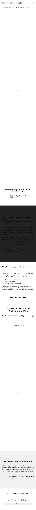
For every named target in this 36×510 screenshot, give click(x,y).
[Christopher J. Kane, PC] (16, 2)
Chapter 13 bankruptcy (7, 359)
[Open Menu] (34, 3)
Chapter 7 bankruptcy (26, 358)
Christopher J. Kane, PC (24, 7)
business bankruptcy (19, 359)
